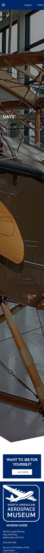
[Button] (13, 5)
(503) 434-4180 (9, 542)
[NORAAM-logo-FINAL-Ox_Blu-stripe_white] (21, 503)
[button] (3, 4)
